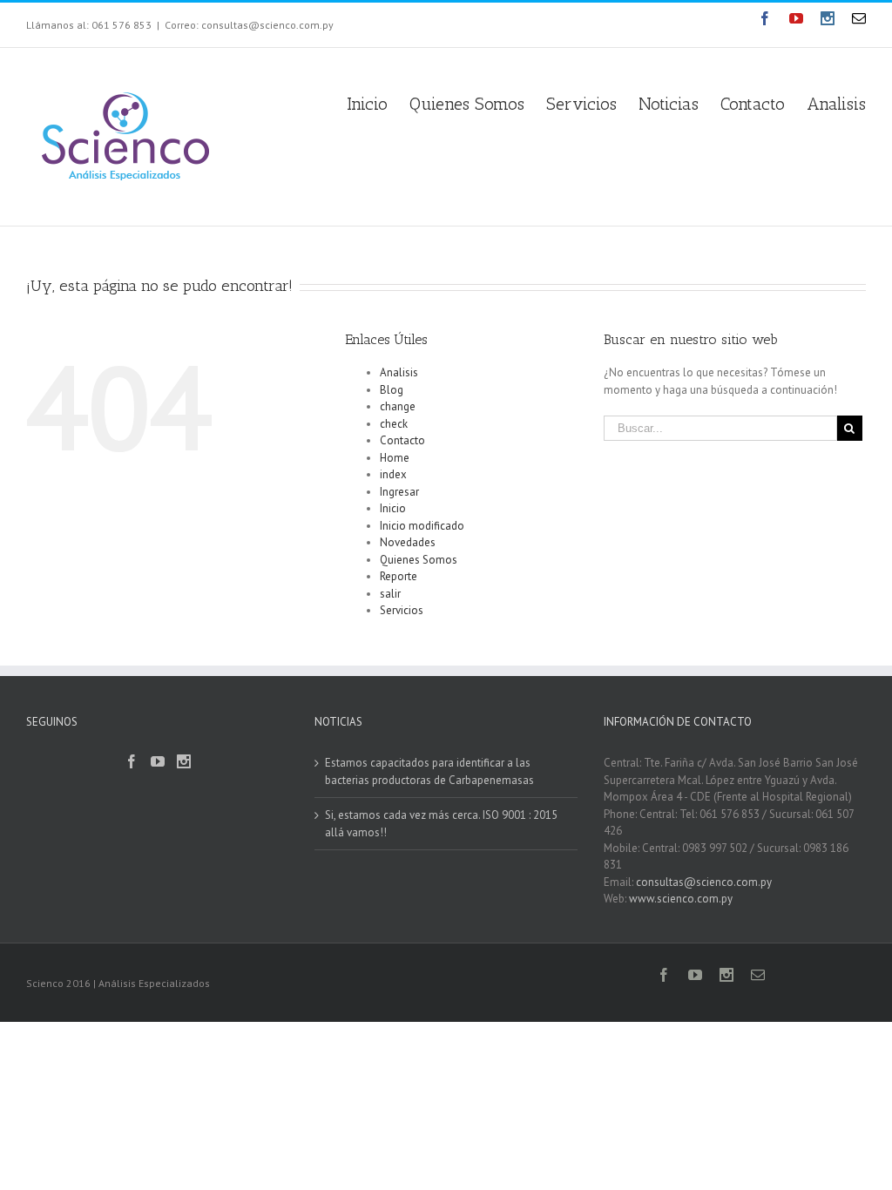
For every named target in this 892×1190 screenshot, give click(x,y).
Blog (391, 389)
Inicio (393, 508)
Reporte (398, 576)
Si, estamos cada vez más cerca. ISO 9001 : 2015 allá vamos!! (441, 824)
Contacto (402, 440)
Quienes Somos (418, 559)
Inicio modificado (422, 525)
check (394, 423)
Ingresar (399, 491)
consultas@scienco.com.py (704, 882)
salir (390, 593)
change (398, 406)
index (393, 474)
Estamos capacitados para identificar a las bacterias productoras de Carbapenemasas (429, 771)
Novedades (408, 542)
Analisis (399, 372)
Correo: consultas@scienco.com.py (249, 24)
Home (394, 457)
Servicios (401, 610)
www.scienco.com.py (681, 898)
